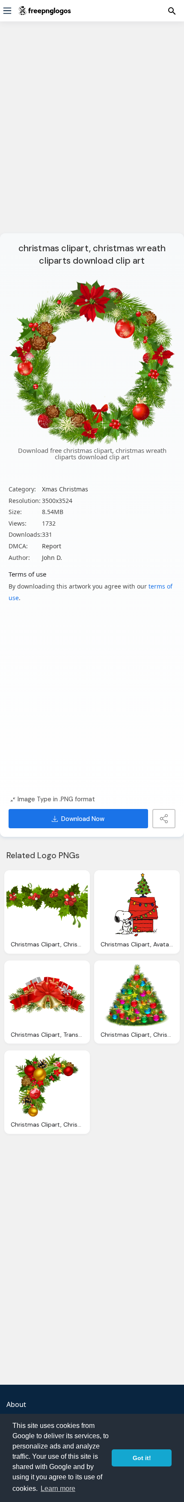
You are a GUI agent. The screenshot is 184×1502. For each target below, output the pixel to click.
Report (51, 546)
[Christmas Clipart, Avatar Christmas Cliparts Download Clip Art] (137, 904)
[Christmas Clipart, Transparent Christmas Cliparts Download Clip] (47, 995)
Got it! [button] (142, 1457)
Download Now (82, 819)
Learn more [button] (58, 1488)
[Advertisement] (92, 133)
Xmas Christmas (65, 489)
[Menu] (7, 11)
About (16, 1404)
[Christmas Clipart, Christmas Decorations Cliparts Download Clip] (47, 904)
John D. (52, 557)
